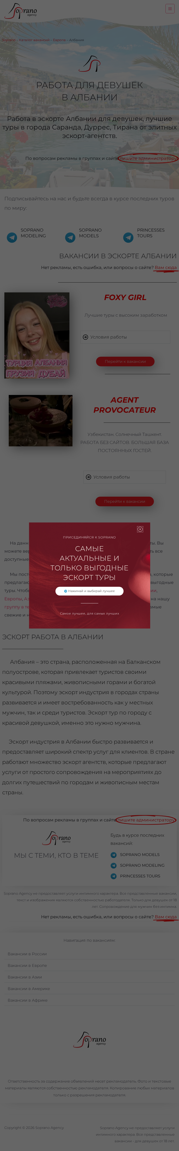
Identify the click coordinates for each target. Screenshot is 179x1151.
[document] (89, 575)
